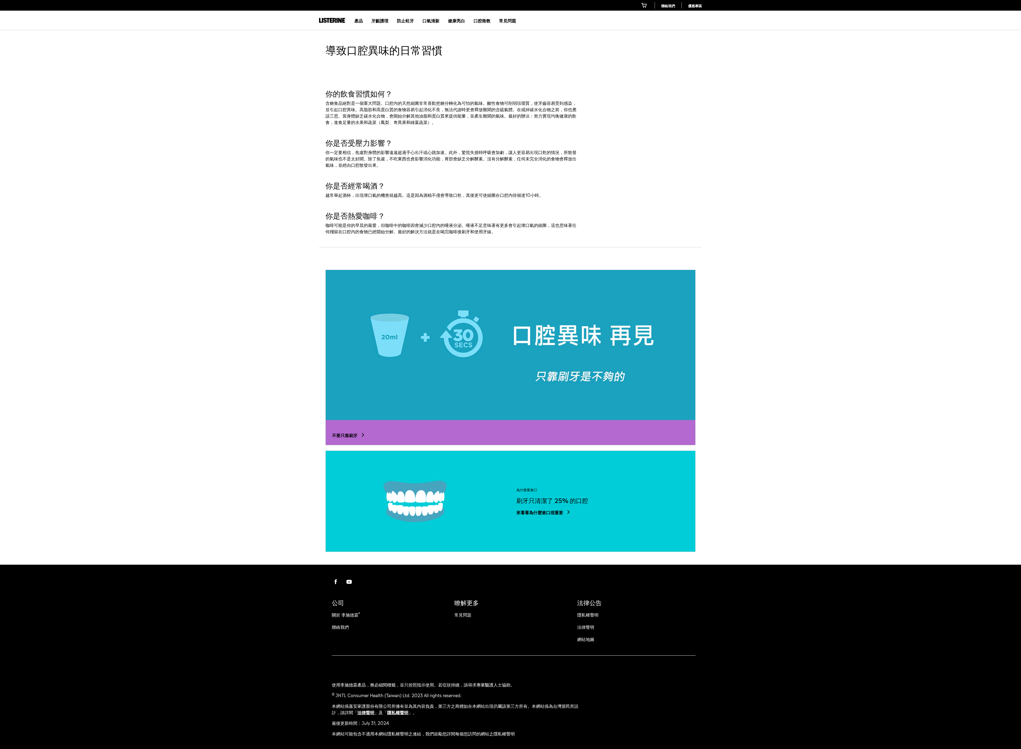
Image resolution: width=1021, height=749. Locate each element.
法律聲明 (365, 712)
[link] (644, 5)
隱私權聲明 (397, 712)
